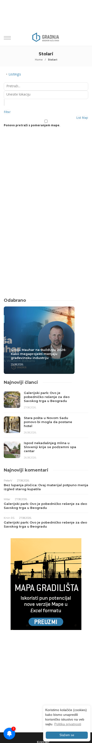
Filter (7, 112)
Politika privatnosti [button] (67, 724)
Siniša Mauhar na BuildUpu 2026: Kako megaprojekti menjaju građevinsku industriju (38, 354)
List (78, 118)
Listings (14, 74)
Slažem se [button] (66, 735)
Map (85, 118)
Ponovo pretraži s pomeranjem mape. (32, 125)
